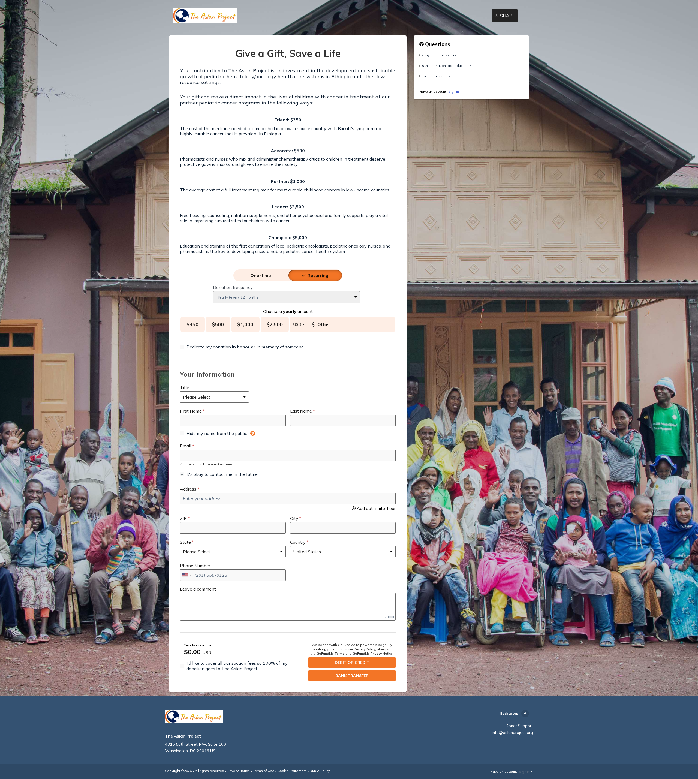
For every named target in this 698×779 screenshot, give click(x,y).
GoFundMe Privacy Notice (373, 653)
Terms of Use (263, 771)
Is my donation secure (438, 55)
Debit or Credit (352, 662)
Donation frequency (233, 287)
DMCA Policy (320, 771)
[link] (205, 15)
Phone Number (195, 565)
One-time (260, 275)
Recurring (318, 275)
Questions (437, 44)
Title (184, 387)
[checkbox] (242, 346)
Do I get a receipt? (435, 76)
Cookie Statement (292, 771)
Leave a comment (198, 589)
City (294, 518)
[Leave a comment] (287, 606)
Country (298, 542)
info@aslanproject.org (512, 732)
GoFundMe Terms (331, 653)
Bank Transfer (352, 675)
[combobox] (186, 575)
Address (188, 489)
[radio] (260, 275)
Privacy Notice (238, 771)
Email (185, 446)
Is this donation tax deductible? (446, 66)
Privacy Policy (364, 649)
